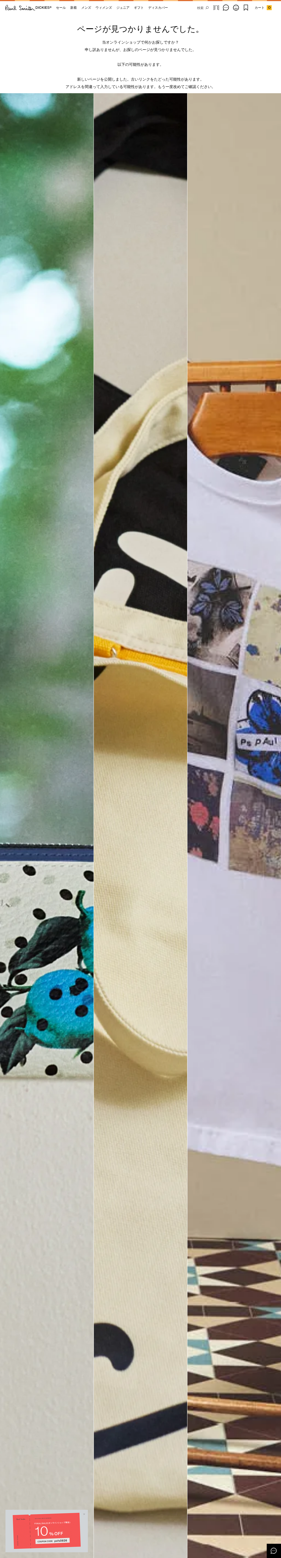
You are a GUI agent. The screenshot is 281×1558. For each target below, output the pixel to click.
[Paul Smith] (20, 7)
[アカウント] (236, 7)
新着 (73, 7)
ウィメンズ (103, 7)
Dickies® (43, 7)
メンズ (86, 7)
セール (61, 7)
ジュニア (123, 7)
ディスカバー (158, 7)
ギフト (139, 7)
